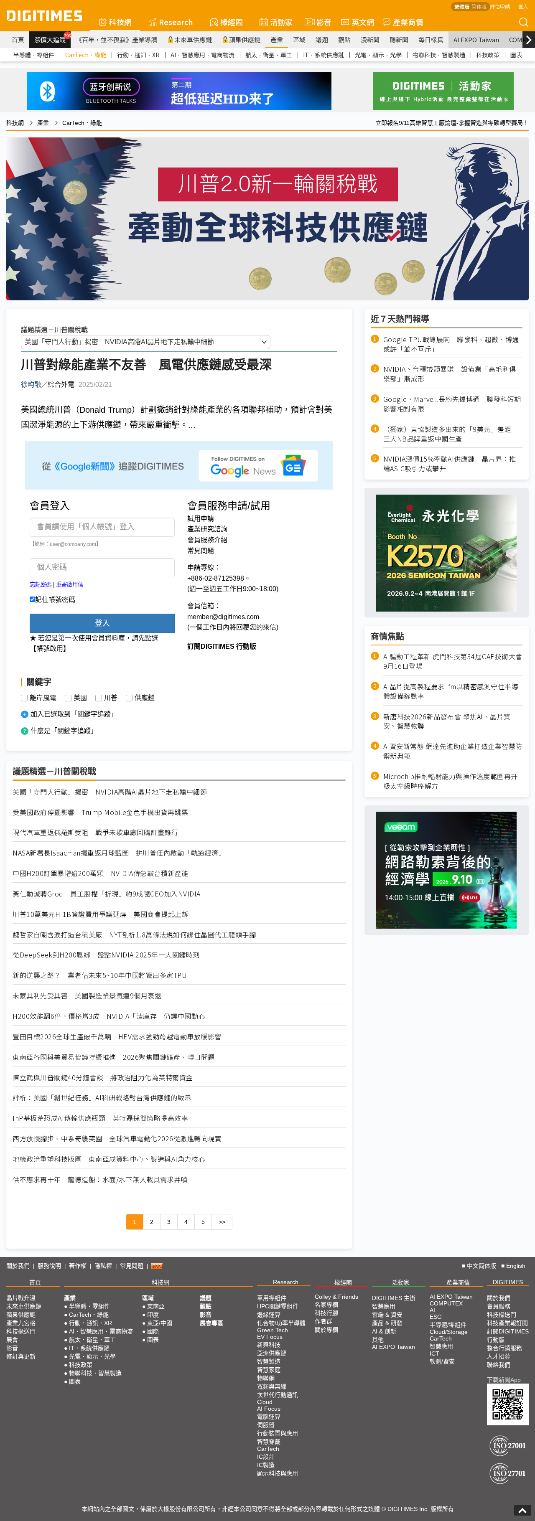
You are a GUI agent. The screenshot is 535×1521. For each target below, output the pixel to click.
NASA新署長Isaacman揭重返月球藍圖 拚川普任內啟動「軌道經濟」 (119, 853)
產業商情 (408, 21)
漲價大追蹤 (52, 38)
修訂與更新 (21, 1356)
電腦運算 (268, 1416)
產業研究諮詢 (207, 529)
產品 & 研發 (387, 1323)
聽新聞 (399, 39)
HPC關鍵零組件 (277, 1306)
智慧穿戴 (268, 1441)
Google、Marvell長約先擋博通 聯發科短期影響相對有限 (452, 404)
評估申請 (500, 6)
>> (222, 1222)
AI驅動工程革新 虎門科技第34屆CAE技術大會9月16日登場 (452, 661)
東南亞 (156, 1306)
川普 (110, 698)
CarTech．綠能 (85, 55)
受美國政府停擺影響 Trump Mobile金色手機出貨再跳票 (101, 812)
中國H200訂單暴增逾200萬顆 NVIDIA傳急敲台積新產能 (101, 873)
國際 (153, 1331)
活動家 (281, 21)
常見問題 (200, 550)
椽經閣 (231, 21)
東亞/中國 (159, 1323)
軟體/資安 (442, 1361)
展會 (12, 1339)
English (515, 1265)
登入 (523, 6)
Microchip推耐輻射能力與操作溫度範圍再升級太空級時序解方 (450, 781)
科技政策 (487, 55)
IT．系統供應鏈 (323, 55)
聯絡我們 (498, 1364)
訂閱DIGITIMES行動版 (508, 1335)
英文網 (363, 21)
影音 (320, 21)
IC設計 (266, 1456)
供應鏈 (145, 698)
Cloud (265, 1402)
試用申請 (200, 518)
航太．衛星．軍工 (268, 55)
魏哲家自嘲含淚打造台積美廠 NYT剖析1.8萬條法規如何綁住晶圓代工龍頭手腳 (134, 935)
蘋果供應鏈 (244, 39)
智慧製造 (268, 1361)
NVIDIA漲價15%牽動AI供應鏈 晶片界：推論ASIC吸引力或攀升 (449, 464)
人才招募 (498, 1356)
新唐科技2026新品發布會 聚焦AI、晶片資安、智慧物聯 (447, 721)
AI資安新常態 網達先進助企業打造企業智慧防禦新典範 (452, 751)
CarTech (268, 1448)
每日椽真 (430, 39)
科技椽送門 (21, 1331)
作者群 (323, 1321)
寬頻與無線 (271, 1386)
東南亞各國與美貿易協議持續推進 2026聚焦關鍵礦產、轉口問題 (114, 1057)
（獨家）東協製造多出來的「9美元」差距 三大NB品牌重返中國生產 (450, 434)
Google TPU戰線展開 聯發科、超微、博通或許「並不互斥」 (451, 344)
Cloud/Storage (449, 1331)
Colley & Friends (336, 1296)
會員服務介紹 (207, 539)
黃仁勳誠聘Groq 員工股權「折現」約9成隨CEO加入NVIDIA (107, 894)
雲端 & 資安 (387, 1314)
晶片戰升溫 (21, 1298)
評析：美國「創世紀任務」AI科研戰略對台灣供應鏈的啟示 (102, 1097)
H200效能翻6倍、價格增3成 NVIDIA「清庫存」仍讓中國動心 (109, 1016)
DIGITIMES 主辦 (393, 1298)
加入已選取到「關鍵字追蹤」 (74, 714)
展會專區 (211, 1323)
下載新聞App (504, 1379)
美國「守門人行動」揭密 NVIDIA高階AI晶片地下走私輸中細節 (110, 792)
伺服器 (266, 1425)
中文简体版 (481, 1265)
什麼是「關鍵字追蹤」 (64, 730)
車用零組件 (271, 1298)
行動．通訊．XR (138, 55)
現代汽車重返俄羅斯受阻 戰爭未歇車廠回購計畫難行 (95, 832)
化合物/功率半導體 (281, 1323)
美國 (80, 698)
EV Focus (270, 1336)
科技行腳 (326, 1313)
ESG (436, 1316)
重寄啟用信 (69, 584)
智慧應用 (383, 1306)
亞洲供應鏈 (271, 1353)
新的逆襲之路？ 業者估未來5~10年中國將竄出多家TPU (100, 975)
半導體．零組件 (33, 55)
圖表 (516, 55)
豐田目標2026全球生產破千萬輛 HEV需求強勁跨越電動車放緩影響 (117, 1036)
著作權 (78, 1265)
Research (176, 21)
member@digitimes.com (223, 616)
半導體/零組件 (448, 1324)
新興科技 (268, 1344)
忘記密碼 (40, 584)
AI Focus (268, 1408)
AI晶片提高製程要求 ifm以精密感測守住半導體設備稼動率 (451, 691)
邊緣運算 (268, 1314)
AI (432, 1310)
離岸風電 (43, 698)
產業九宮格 (21, 1323)
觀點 (344, 39)
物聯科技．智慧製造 (439, 55)
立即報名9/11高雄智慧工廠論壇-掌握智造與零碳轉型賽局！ (452, 122)
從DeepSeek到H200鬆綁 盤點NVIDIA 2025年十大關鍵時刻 (106, 955)
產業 (276, 39)
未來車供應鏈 (193, 39)
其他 (378, 1339)
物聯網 (266, 1378)
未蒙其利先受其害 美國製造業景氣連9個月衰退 (87, 995)
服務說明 (49, 1265)
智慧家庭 (268, 1369)
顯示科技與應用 (277, 1473)
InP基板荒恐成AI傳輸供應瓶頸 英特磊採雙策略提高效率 (100, 1118)
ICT (434, 1353)
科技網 (120, 21)
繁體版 (461, 6)
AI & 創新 (384, 1331)
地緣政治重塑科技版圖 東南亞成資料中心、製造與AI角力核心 (109, 1159)
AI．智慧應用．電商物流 (202, 55)
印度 (153, 1314)
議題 (322, 39)
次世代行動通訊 (277, 1394)
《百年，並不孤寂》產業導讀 (116, 39)
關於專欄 (326, 1329)
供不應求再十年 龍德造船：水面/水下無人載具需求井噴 (100, 1179)
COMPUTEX (446, 1303)
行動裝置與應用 (277, 1433)
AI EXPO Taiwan (476, 39)
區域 (299, 39)
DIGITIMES (508, 1282)
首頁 (18, 39)
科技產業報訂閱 (507, 1323)
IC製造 (266, 1465)
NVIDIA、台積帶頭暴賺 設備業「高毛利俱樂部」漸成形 (449, 374)
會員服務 (498, 1306)
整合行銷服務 (504, 1348)
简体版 (479, 6)
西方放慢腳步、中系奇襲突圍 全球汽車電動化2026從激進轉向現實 (117, 1138)
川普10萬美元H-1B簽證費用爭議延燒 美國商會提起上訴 (101, 914)
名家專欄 (326, 1304)
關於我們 (18, 1265)
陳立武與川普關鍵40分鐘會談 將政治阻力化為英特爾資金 (103, 1077)
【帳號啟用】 (50, 648)
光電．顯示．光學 (378, 55)
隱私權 (103, 1265)
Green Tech (272, 1330)
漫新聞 (370, 39)
